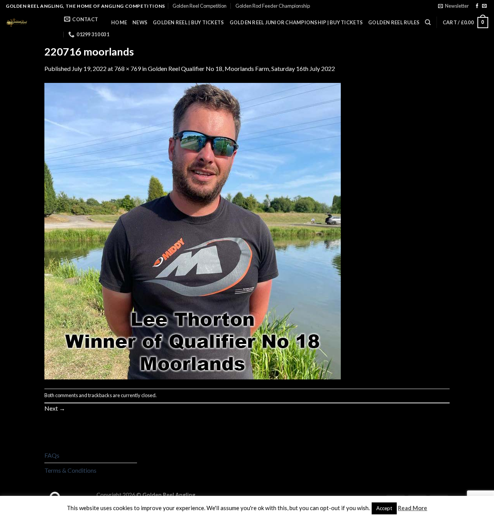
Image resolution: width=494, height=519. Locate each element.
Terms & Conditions (70, 470)
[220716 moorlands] (192, 230)
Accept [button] (384, 508)
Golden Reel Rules (394, 22)
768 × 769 (127, 68)
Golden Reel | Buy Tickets (188, 22)
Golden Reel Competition (200, 6)
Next (54, 408)
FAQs (51, 455)
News (139, 22)
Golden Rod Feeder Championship (272, 6)
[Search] (428, 22)
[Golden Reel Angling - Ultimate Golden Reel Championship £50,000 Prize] (29, 22)
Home (119, 22)
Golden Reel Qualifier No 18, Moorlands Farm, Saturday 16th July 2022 (241, 68)
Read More (412, 507)
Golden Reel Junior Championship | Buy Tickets (296, 22)
